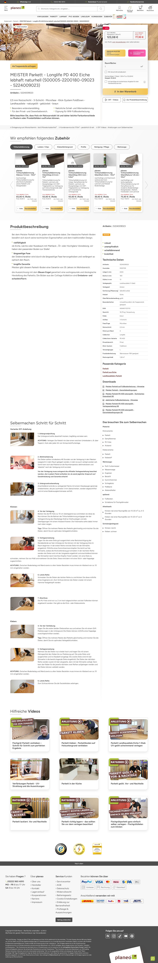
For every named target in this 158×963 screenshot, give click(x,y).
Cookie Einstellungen (67, 898)
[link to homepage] (17, 8)
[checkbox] (115, 72)
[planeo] (126, 957)
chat (25, 2)
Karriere (35, 898)
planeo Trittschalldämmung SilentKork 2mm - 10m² (105, 173)
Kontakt (35, 888)
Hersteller (36, 885)
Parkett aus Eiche (109, 372)
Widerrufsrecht (64, 892)
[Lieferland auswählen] (5, 2)
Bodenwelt (8, 21)
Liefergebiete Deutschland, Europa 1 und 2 (75, 947)
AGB (59, 885)
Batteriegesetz (64, 895)
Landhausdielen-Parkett (112, 376)
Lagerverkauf (38, 892)
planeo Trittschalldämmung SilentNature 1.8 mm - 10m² (130, 174)
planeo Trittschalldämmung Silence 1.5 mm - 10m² (26, 173)
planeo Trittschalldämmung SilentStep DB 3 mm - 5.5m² (77, 174)
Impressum (37, 902)
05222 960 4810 (59, 2)
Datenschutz (63, 888)
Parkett (15, 21)
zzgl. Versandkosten (119, 42)
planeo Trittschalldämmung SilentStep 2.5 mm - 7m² (51, 174)
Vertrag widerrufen (64, 920)
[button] (5, 2)
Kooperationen (39, 895)
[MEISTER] (125, 234)
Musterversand (97, 2)
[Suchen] (39, 9)
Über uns (36, 881)
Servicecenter (63, 881)
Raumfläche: (110, 63)
